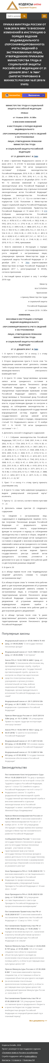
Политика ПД (29, 1060)
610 (45, 211)
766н (27, 262)
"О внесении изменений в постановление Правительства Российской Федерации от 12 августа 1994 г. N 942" (23, 916)
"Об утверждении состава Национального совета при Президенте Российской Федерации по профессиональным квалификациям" (23, 900)
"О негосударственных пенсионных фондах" (25, 643)
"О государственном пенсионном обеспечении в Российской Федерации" (24, 756)
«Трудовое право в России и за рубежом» (20, 1052)
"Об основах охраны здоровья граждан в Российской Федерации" (24, 744)
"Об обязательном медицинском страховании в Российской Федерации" (24, 705)
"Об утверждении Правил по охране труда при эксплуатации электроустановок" (24, 720)
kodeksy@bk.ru (31, 1056)
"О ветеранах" (24, 653)
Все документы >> (38, 1020)
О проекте (16, 1060)
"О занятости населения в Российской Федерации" (23, 733)
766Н (36, 156)
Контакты (6, 1060)
